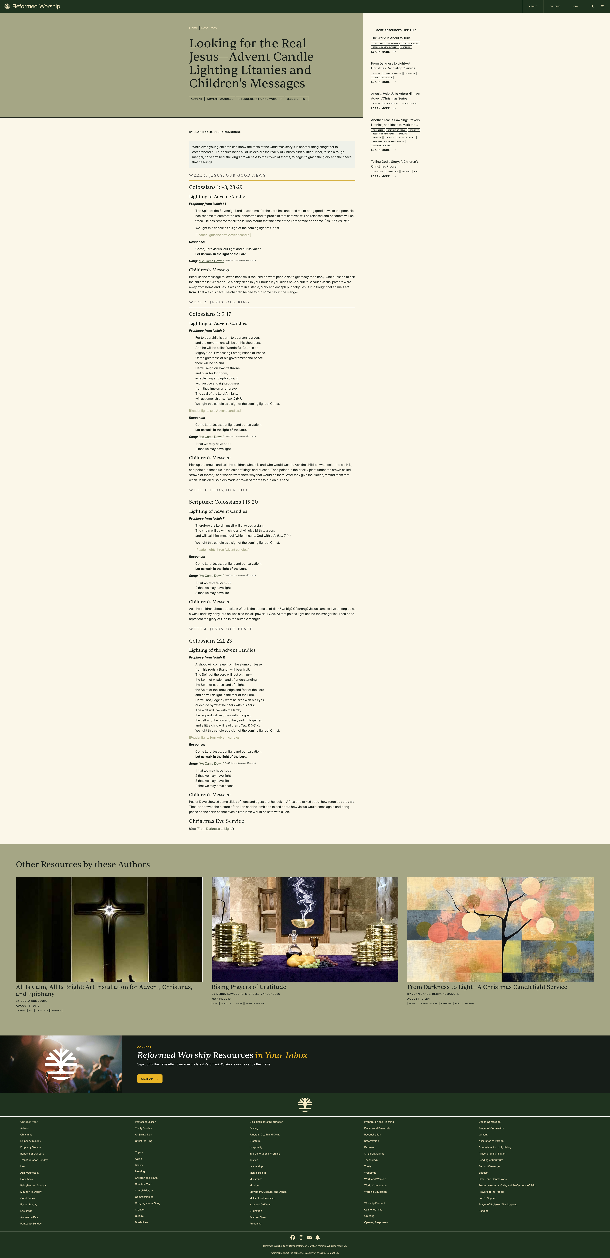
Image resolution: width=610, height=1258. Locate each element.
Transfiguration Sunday (34, 1160)
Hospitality (256, 1147)
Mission (254, 1185)
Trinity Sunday (143, 1128)
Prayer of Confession (491, 1128)
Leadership (256, 1166)
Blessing (140, 1171)
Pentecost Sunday (31, 1223)
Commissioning (144, 1196)
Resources (209, 28)
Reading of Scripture (491, 1160)
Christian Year (143, 1184)
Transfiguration (381, 145)
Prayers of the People (491, 1191)
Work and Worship (375, 1179)
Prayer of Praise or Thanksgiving (498, 1204)
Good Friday (27, 1198)
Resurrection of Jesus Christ (388, 141)
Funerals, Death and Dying (265, 1134)
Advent (197, 98)
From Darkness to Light (215, 829)
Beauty (139, 1165)
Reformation (371, 1140)
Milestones (256, 1179)
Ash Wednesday (29, 1172)
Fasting (254, 1128)
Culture (139, 1215)
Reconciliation (372, 1134)
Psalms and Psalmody (377, 1128)
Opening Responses (376, 1222)
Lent (22, 1166)
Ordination (256, 1210)
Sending (483, 1210)
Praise (239, 1003)
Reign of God (391, 104)
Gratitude (226, 1003)
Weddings (370, 1172)
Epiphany (414, 130)
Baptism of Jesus (397, 130)
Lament (483, 1134)
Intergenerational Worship (260, 98)
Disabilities (141, 1222)
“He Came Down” (211, 261)
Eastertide (26, 1210)
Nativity (403, 134)
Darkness (410, 73)
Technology (371, 1160)
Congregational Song (147, 1203)
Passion (377, 138)
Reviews (369, 1147)
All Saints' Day (143, 1134)
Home (193, 28)
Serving (406, 172)
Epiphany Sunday (30, 1140)
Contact (555, 6)
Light (375, 77)
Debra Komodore (227, 132)
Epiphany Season (30, 1147)
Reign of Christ (407, 138)
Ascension (378, 130)
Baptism (483, 1172)
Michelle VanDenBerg (262, 993)
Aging (138, 1158)
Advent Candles (220, 98)
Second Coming (409, 104)
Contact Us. (333, 1252)
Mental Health (258, 1172)
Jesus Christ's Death (383, 134)
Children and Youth (146, 1177)
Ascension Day (29, 1217)
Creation (140, 1209)
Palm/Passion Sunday (33, 1185)
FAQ (575, 6)
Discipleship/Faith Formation (266, 1121)
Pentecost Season (145, 1121)
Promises (387, 77)
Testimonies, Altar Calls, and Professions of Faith (507, 1185)
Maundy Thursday (31, 1191)
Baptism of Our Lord (32, 1153)
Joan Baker (203, 132)
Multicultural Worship (262, 1198)
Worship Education (375, 1191)
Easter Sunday (28, 1204)
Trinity (368, 1166)
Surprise (405, 47)
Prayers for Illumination (492, 1153)
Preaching (255, 1223)
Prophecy (390, 138)
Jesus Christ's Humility (385, 47)
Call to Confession (490, 1121)
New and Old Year (260, 1204)
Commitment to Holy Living (495, 1147)
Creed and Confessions (493, 1179)
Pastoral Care (258, 1217)
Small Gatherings (374, 1153)
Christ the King (143, 1140)
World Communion (375, 1185)
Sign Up (147, 1078)
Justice (254, 1160)
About (533, 6)
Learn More (381, 51)
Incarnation (394, 43)
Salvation (393, 172)
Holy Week (26, 1179)
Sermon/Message (489, 1166)
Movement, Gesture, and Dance (268, 1191)
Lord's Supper (487, 1198)
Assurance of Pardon (491, 1140)
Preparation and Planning (379, 1121)
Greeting (369, 1215)
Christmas (378, 43)
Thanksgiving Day (255, 1003)
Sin (415, 172)
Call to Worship (373, 1209)
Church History (144, 1190)
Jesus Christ (297, 98)
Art (31, 1010)
